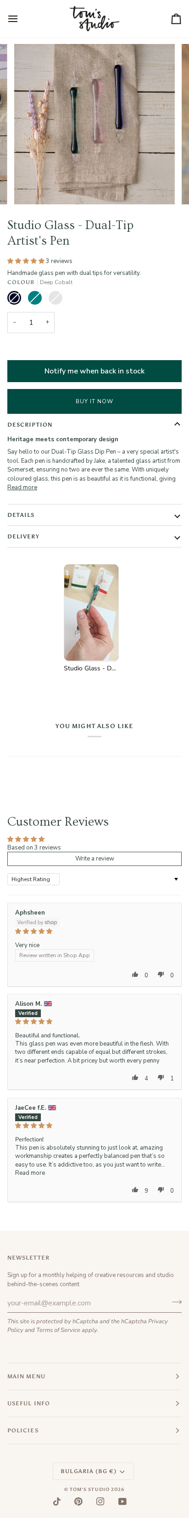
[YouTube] (122, 1501)
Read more (22, 487)
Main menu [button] (26, 1376)
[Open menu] (21, 19)
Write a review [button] (94, 859)
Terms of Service (58, 1330)
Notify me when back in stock (94, 371)
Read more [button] (30, 1173)
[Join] (174, 1301)
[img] (94, 931)
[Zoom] (31, 187)
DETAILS (21, 515)
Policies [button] (23, 1430)
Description (29, 425)
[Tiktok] (57, 1501)
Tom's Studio (90, 1489)
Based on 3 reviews (34, 848)
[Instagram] (100, 1501)
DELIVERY (23, 536)
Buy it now (95, 401)
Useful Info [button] (28, 1403)
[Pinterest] (78, 1501)
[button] (26, 261)
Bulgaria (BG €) (89, 1471)
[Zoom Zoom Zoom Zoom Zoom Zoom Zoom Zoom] (94, 124)
